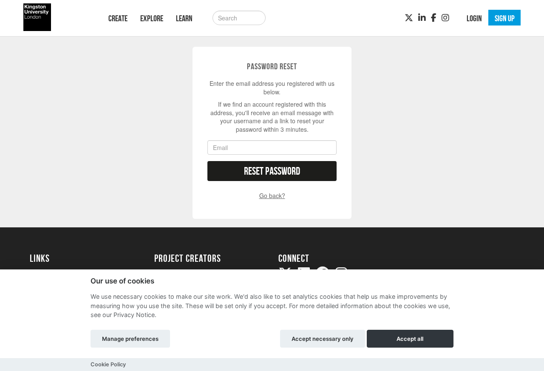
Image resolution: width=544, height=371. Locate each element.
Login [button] (474, 18)
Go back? (272, 195)
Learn (184, 18)
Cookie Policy (108, 364)
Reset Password (272, 171)
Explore (151, 18)
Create (118, 18)
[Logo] (58, 17)
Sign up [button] (505, 18)
